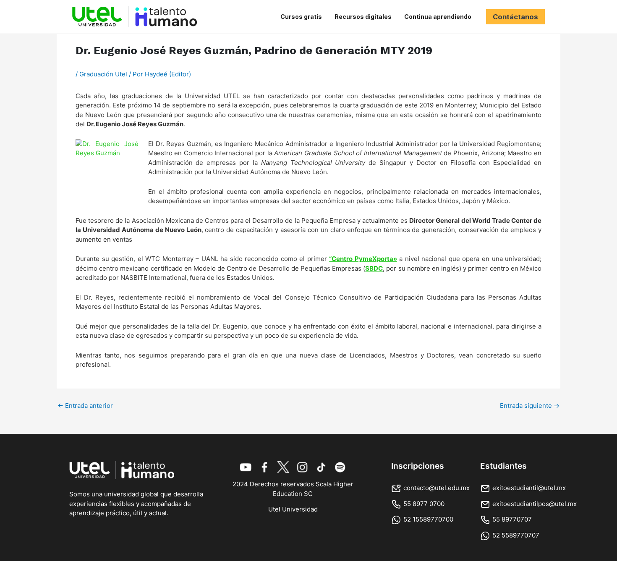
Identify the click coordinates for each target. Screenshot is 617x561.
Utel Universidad (293, 509)
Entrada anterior (85, 405)
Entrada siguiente (529, 405)
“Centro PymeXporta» (363, 259)
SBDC (374, 268)
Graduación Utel (103, 74)
